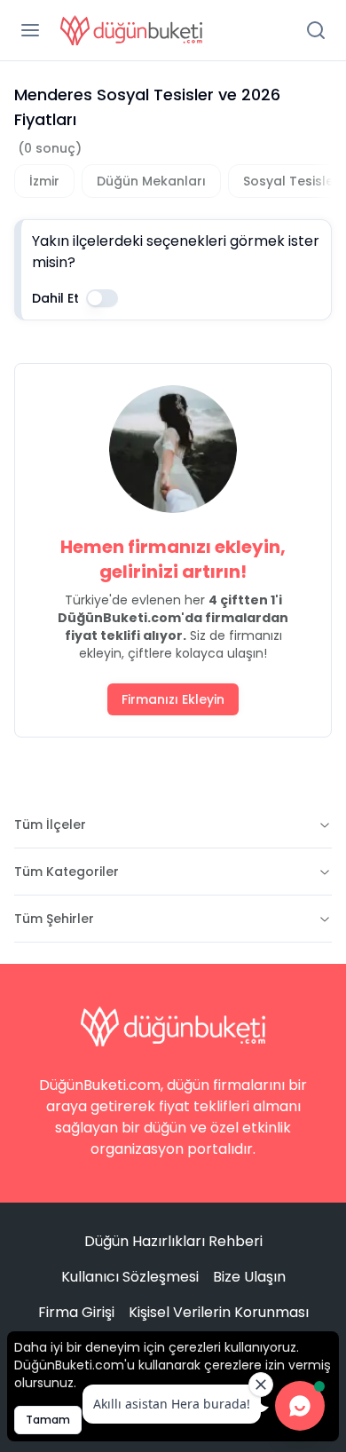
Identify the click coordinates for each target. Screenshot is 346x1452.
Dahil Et (55, 298)
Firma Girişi (76, 1312)
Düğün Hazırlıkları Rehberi (173, 1241)
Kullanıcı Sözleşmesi (130, 1277)
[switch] (102, 298)
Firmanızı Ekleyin (173, 699)
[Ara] (316, 30)
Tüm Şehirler (54, 918)
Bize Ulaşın (249, 1277)
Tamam (48, 1419)
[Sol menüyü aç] (30, 30)
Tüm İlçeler (50, 824)
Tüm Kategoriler (66, 871)
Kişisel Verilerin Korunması (219, 1312)
